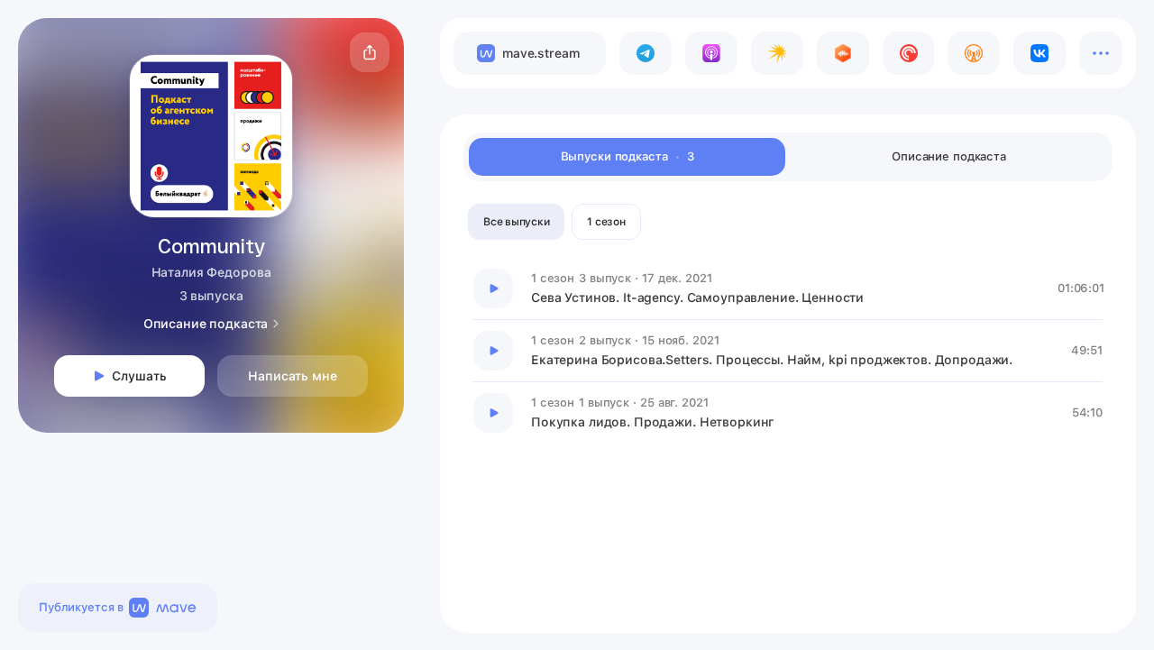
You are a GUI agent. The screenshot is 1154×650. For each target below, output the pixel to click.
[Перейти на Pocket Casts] (909, 53)
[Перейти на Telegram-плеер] (645, 53)
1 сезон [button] (606, 221)
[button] (369, 52)
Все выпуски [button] (516, 221)
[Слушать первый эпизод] (493, 288)
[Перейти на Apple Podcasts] (711, 53)
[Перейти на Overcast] (974, 53)
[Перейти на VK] (1039, 53)
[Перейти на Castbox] (843, 53)
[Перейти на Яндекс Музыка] (777, 53)
